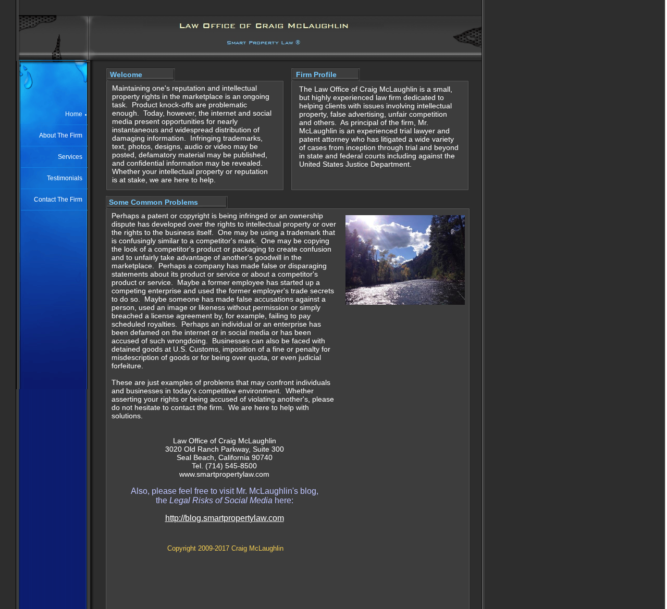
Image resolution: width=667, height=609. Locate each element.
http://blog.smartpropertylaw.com (224, 518)
